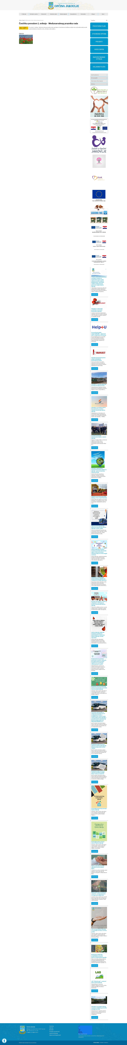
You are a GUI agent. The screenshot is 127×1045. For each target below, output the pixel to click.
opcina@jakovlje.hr (34, 1032)
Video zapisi (99, 49)
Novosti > (23, 20)
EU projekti (94, 78)
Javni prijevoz (95, 75)
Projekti (99, 42)
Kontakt (51, 1029)
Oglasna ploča (99, 67)
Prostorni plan (99, 26)
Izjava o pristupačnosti (55, 1035)
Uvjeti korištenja (53, 1033)
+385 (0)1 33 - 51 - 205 (33, 1030)
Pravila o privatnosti (54, 1031)
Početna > (20, 20)
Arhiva (93, 84)
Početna (51, 1026)
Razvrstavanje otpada (99, 58)
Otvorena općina (99, 34)
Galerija (51, 1028)
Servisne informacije (97, 81)
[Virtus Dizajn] (100, 1042)
